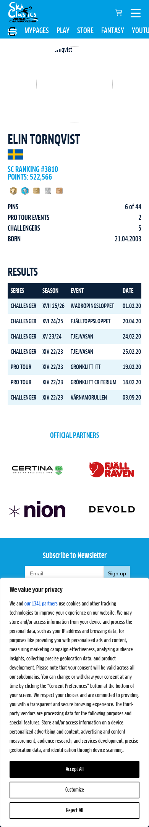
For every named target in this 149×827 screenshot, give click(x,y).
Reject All (74, 810)
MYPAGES (36, 31)
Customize (74, 790)
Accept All (75, 769)
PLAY (63, 31)
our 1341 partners (41, 604)
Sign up (117, 573)
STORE (85, 31)
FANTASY (112, 31)
